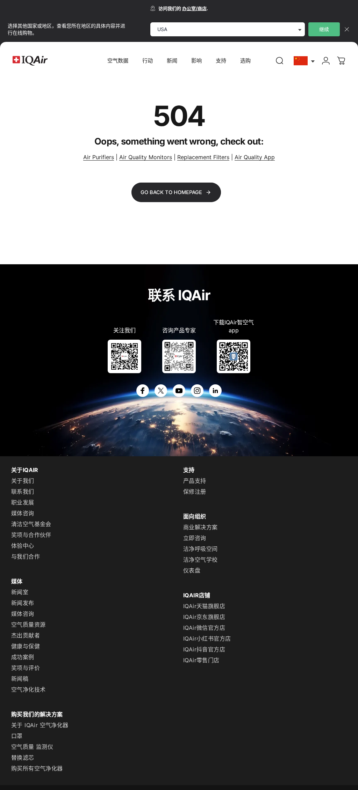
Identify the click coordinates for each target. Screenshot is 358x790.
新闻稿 (19, 678)
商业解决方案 (200, 527)
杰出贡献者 (25, 635)
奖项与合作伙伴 (31, 534)
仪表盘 (191, 570)
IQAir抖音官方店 (204, 649)
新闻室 (19, 592)
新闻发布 (22, 602)
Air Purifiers (98, 157)
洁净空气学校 (200, 559)
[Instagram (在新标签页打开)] (197, 390)
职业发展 (22, 502)
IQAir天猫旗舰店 (204, 606)
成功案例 (22, 657)
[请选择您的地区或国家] (304, 61)
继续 (324, 29)
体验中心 (22, 545)
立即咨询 (194, 537)
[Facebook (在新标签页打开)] (142, 390)
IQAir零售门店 (201, 660)
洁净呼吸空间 (200, 548)
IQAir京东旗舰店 (204, 616)
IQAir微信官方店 (204, 627)
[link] (279, 60)
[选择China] (304, 61)
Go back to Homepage (171, 192)
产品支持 (194, 480)
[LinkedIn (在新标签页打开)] (215, 390)
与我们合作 (25, 556)
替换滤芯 (22, 757)
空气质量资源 (28, 624)
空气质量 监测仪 (32, 746)
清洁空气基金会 (31, 523)
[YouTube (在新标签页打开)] (179, 390)
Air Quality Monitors (145, 157)
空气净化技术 (28, 689)
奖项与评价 (25, 667)
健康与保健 (25, 646)
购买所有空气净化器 (37, 768)
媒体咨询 (22, 513)
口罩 (17, 735)
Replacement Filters (203, 157)
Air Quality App (255, 157)
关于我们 (22, 480)
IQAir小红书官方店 (207, 638)
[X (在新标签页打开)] (161, 390)
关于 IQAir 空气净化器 (40, 725)
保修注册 (194, 491)
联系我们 (22, 491)
